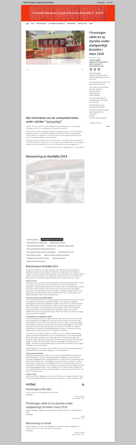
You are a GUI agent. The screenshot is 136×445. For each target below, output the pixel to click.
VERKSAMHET (71, 23)
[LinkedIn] (95, 69)
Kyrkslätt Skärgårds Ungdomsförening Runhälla (38, 2)
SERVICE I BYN (82, 23)
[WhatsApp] (99, 69)
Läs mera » (29, 394)
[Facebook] (91, 69)
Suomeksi (110, 2)
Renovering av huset (38, 423)
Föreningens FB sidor (39, 389)
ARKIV (91, 23)
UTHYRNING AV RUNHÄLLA (56, 23)
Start (27, 23)
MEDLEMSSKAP (41, 23)
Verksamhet (53, 121)
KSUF (32, 23)
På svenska (101, 2)
